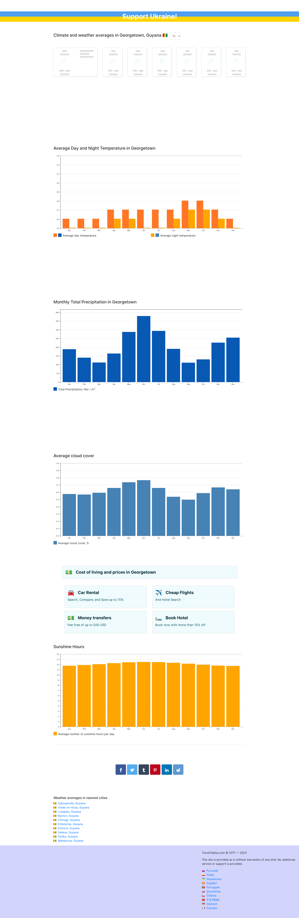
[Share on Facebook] (121, 769)
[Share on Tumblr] (144, 769)
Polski (210, 875)
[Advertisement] (149, 116)
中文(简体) (213, 899)
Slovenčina (213, 891)
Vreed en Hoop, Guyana (73, 807)
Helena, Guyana (68, 832)
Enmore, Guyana (68, 828)
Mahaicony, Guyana (70, 840)
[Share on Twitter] (132, 769)
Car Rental (88, 592)
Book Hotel (177, 617)
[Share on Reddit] (178, 769)
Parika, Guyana (68, 836)
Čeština (211, 895)
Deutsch (211, 904)
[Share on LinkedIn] (167, 769)
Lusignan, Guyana (69, 811)
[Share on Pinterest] (155, 769)
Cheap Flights (180, 592)
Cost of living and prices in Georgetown (116, 572)
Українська (213, 879)
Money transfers (94, 617)
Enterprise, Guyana (70, 824)
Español (211, 883)
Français (211, 908)
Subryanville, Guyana (71, 803)
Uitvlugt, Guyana (69, 820)
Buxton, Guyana (68, 815)
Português (213, 887)
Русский (212, 870)
